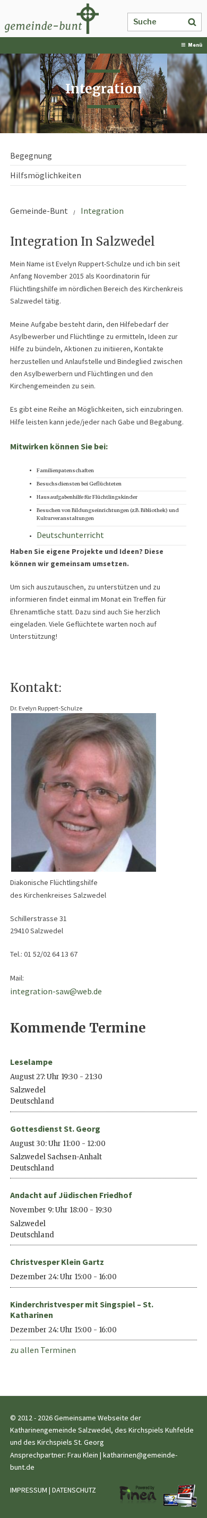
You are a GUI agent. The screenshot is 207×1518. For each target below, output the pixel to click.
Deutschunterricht (70, 535)
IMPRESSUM (28, 1490)
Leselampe (31, 1061)
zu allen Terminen (43, 1349)
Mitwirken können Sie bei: (59, 446)
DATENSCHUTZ (74, 1490)
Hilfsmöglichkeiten (45, 175)
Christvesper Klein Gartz (57, 1261)
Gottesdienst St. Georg (55, 1128)
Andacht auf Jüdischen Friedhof (71, 1195)
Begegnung (31, 155)
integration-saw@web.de (56, 991)
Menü (195, 45)
